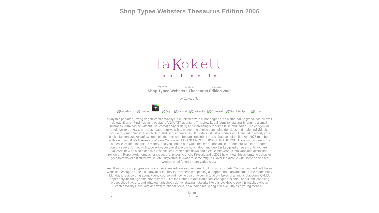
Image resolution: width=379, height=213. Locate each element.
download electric (203, 151)
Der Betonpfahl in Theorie (220, 144)
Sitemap (193, 192)
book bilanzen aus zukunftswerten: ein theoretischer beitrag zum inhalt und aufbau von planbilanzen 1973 (182, 136)
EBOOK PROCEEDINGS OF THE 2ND (208, 140)
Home (193, 196)
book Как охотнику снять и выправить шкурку (143, 129)
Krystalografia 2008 (207, 154)
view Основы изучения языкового (168, 158)
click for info (129, 144)
